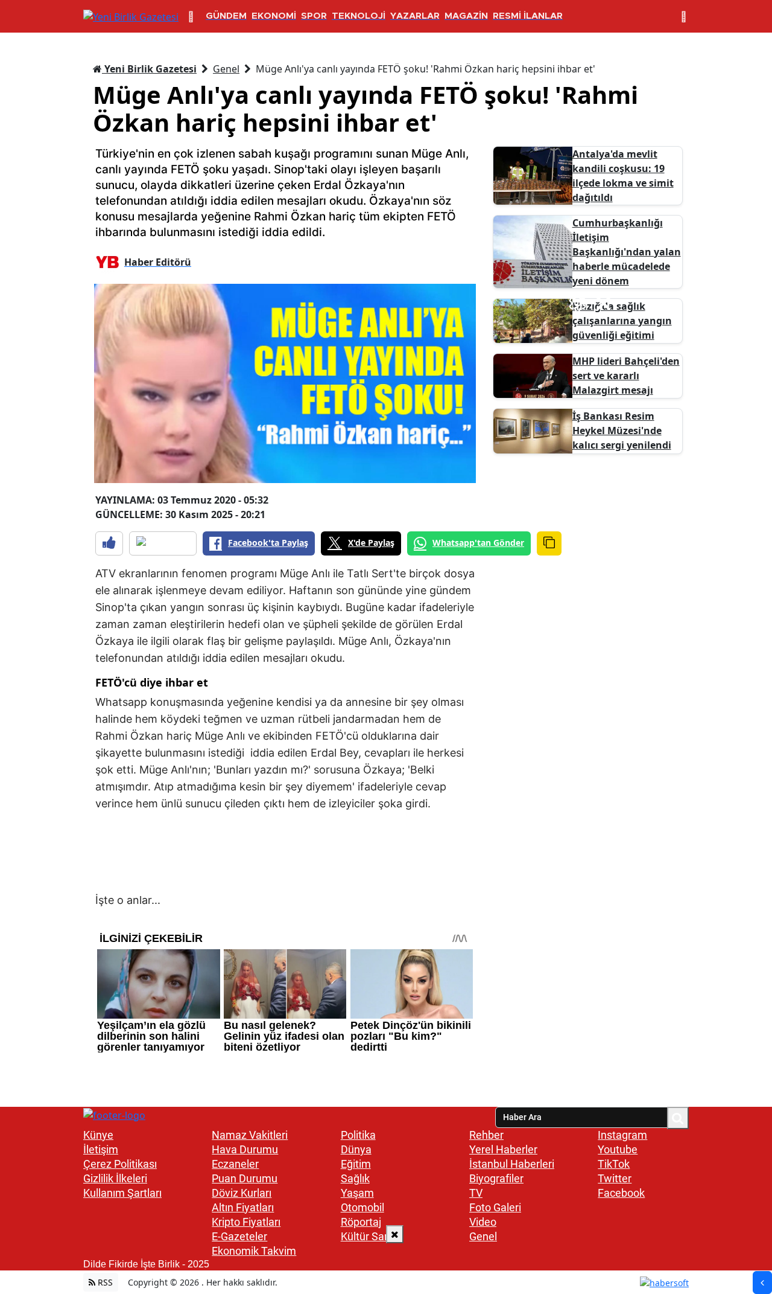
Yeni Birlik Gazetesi (149, 68)
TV (475, 1193)
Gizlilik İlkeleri (115, 1178)
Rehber (486, 1135)
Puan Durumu (244, 1178)
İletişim (100, 1149)
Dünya (356, 1149)
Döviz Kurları (241, 1193)
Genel (226, 68)
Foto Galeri (495, 1207)
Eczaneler (235, 1164)
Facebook (621, 1193)
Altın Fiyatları (243, 1207)
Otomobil (362, 1207)
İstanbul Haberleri (511, 1164)
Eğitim (356, 1164)
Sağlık (355, 1178)
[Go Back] (762, 1282)
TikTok (614, 1164)
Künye (98, 1135)
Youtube (618, 1149)
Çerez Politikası (120, 1164)
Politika (358, 1135)
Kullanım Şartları (122, 1193)
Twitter (614, 1178)
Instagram (622, 1135)
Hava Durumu (245, 1149)
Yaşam (357, 1193)
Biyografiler (496, 1178)
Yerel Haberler (503, 1149)
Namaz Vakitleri (250, 1135)
